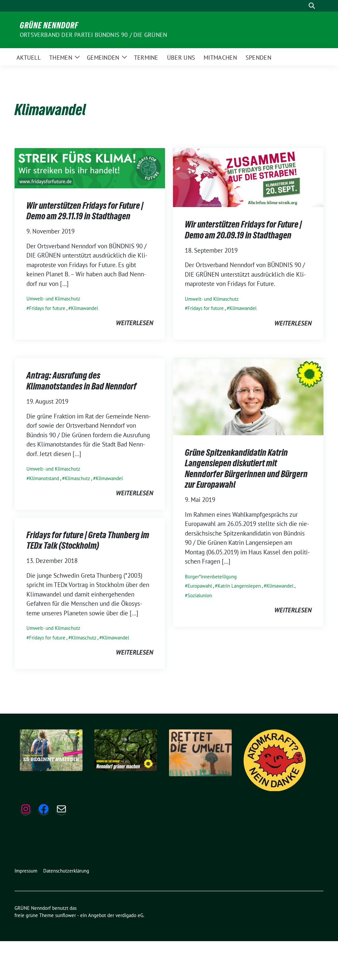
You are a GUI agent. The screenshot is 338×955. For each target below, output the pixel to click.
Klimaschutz (77, 478)
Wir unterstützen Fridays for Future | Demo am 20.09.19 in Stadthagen (243, 229)
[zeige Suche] (311, 6)
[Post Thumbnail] (90, 167)
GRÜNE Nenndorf (49, 25)
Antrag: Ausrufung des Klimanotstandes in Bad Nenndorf (81, 380)
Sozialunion (199, 595)
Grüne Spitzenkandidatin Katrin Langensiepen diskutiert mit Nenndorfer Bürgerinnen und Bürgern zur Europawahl (246, 468)
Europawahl (199, 586)
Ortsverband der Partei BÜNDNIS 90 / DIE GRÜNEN (93, 35)
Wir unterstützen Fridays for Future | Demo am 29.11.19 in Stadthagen (84, 210)
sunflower (65, 915)
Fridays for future (47, 308)
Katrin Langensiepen (239, 586)
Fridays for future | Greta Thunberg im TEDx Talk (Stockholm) (87, 540)
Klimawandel (84, 308)
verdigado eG (129, 915)
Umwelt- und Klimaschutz (53, 298)
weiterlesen (134, 323)
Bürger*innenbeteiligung (211, 576)
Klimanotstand (44, 478)
